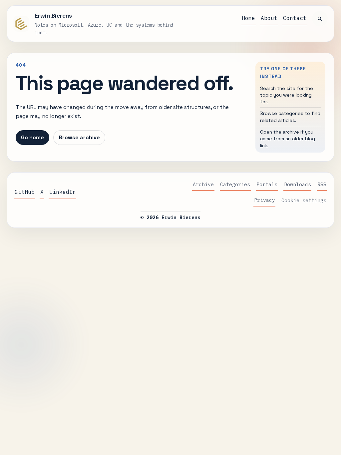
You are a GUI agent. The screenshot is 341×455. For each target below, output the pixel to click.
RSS (321, 184)
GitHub (25, 192)
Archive (203, 184)
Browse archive (79, 137)
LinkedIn (62, 192)
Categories (235, 184)
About (269, 18)
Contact (294, 18)
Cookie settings (303, 200)
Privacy (264, 200)
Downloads (297, 184)
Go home (32, 137)
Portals (266, 184)
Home (248, 18)
